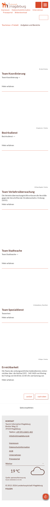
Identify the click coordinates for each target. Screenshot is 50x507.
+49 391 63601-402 (24, 432)
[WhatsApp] (45, 407)
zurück (29, 396)
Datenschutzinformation (21, 10)
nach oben (42, 396)
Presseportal (8, 12)
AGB (11, 451)
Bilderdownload (21, 12)
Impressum (5, 10)
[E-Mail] (42, 407)
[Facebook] (39, 407)
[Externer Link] (22, 17)
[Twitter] (36, 407)
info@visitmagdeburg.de (19, 436)
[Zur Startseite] (14, 5)
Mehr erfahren (24, 43)
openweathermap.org (18, 478)
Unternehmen (38, 10)
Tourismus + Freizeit (10, 25)
